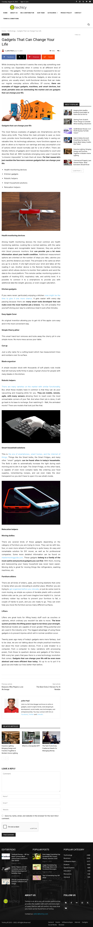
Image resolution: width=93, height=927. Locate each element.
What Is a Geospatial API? (31, 746)
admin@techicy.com (40, 914)
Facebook (24, 714)
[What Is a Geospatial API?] (31, 737)
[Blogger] (66, 903)
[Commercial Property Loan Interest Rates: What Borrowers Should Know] (68, 162)
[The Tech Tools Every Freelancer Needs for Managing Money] (51, 737)
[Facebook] (76, 1)
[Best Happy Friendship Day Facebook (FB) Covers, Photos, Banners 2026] (37, 856)
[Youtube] (90, 1)
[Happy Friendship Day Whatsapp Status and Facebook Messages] (37, 867)
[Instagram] (79, 1)
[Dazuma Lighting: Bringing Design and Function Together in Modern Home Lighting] (11, 737)
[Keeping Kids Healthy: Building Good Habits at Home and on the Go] (68, 112)
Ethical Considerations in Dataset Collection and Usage (20, 882)
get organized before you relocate (24, 589)
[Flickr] (77, 903)
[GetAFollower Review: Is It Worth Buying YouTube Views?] (68, 131)
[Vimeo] (86, 1)
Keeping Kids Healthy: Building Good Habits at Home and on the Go (81, 112)
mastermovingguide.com (12, 557)
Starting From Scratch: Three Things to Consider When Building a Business (82, 122)
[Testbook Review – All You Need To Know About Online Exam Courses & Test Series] (6, 856)
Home (4, 31)
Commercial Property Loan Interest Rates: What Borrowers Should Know (82, 163)
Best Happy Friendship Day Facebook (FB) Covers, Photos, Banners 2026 (51, 856)
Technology (12, 31)
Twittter (31, 714)
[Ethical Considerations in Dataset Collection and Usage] (6, 882)
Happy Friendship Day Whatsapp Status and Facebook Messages (50, 867)
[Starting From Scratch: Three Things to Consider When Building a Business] (68, 121)
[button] (88, 24)
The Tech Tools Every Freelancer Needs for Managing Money (49, 748)
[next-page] (7, 758)
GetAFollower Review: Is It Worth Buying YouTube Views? (82, 131)
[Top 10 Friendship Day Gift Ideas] (37, 877)
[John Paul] (3, 50)
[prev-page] (3, 758)
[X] (83, 1)
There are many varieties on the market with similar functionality (31, 386)
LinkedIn (40, 714)
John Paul (10, 51)
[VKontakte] (66, 908)
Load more (77, 171)
